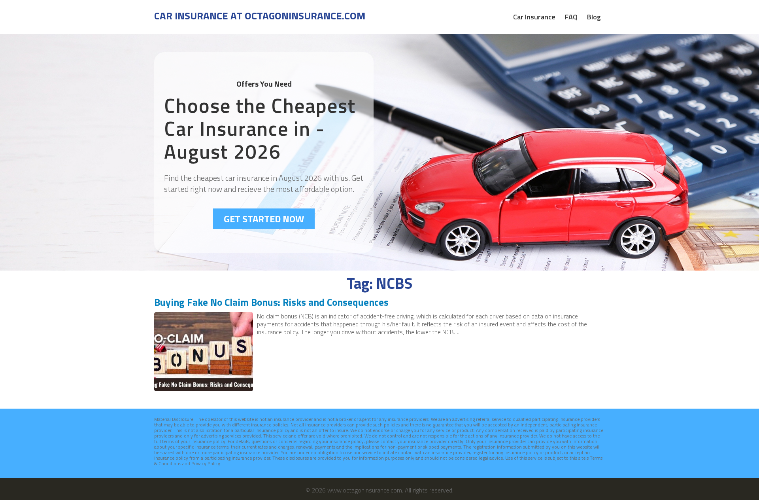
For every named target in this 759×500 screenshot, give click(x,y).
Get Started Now (264, 219)
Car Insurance (534, 17)
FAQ (571, 17)
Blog (594, 17)
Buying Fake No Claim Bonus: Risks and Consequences (271, 302)
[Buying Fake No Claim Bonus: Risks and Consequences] (203, 389)
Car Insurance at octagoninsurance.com (259, 15)
